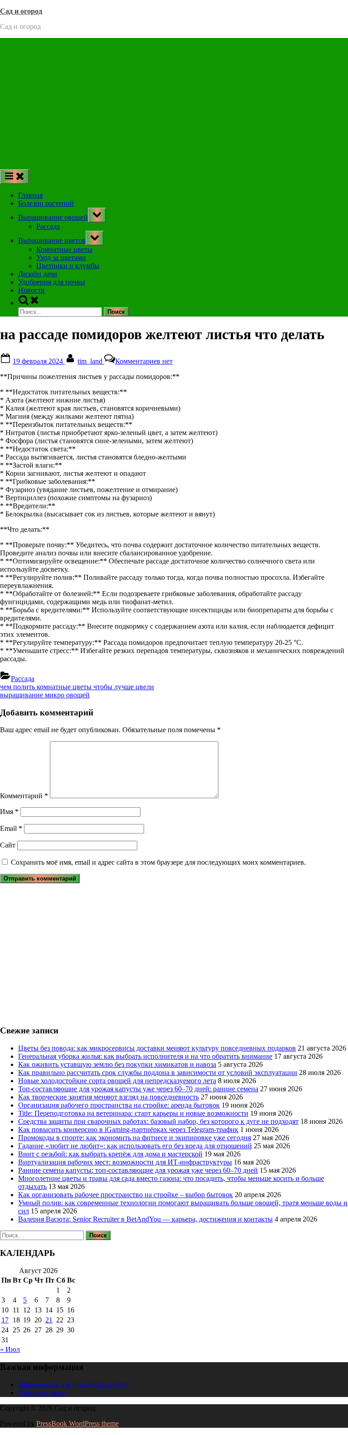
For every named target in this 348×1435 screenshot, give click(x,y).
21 (49, 1320)
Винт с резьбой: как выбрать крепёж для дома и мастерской (110, 1154)
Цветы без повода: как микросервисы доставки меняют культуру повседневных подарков (157, 1048)
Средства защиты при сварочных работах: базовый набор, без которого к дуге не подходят (158, 1121)
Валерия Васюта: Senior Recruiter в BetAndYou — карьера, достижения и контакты (145, 1219)
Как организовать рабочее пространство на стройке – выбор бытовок (125, 1194)
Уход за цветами (61, 257)
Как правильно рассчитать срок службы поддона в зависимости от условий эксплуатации (157, 1072)
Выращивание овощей (53, 217)
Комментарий (24, 796)
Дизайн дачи (37, 274)
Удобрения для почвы (51, 282)
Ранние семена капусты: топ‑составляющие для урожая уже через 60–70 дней (138, 1170)
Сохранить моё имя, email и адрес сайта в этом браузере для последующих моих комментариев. (158, 862)
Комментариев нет (144, 361)
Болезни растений (46, 203)
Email (11, 828)
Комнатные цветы (64, 249)
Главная (30, 195)
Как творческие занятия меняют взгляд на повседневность (108, 1097)
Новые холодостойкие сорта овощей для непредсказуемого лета (117, 1081)
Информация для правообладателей (73, 1384)
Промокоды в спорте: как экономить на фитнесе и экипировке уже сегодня (134, 1137)
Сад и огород (21, 11)
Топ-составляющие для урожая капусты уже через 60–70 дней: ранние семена (138, 1089)
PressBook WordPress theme (77, 1423)
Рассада (48, 226)
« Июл (10, 1349)
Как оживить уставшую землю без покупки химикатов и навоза (117, 1064)
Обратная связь (41, 1393)
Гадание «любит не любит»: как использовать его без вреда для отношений (135, 1146)
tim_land (90, 361)
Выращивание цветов (52, 240)
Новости (31, 290)
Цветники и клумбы (67, 266)
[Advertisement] (174, 101)
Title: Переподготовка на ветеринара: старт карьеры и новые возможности (133, 1113)
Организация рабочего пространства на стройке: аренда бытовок (119, 1105)
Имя (9, 811)
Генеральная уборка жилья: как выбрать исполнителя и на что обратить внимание (145, 1056)
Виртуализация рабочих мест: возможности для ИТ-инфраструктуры (125, 1162)
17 (5, 1320)
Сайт (7, 845)
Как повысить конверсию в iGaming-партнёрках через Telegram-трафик (128, 1129)
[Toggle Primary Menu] (14, 176)
